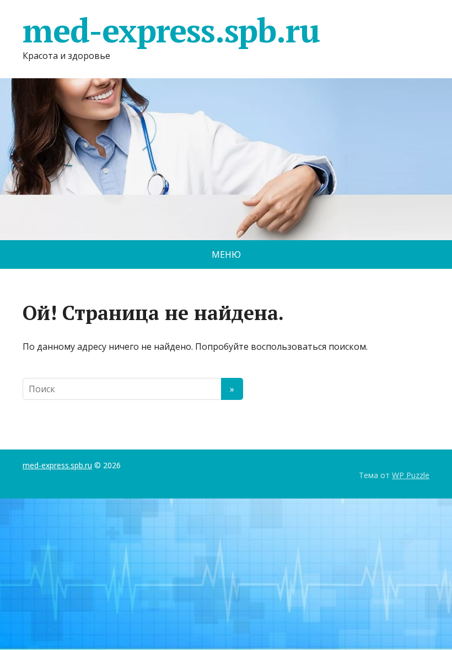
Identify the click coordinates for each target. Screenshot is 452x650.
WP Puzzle (410, 475)
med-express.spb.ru (171, 30)
